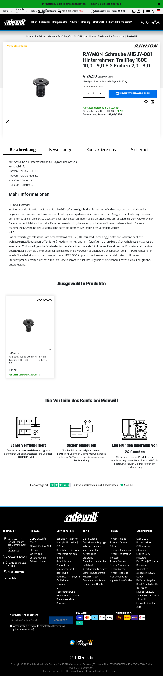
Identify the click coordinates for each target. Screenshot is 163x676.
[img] (126, 81)
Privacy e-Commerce (120, 550)
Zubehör (73, 22)
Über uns (34, 550)
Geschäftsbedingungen (95, 569)
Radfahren (40, 36)
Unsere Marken (38, 557)
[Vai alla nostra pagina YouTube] (80, 657)
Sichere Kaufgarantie (94, 572)
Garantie (61, 584)
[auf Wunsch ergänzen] (146, 102)
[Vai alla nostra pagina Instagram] (72, 657)
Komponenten (59, 22)
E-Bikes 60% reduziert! (119, 22)
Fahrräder (44, 22)
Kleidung (86, 22)
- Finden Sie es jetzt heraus (104, 4)
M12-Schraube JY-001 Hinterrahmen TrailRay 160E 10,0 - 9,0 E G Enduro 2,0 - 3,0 (30, 360)
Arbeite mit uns (38, 561)
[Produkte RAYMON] (146, 45)
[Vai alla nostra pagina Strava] (83, 657)
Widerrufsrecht (91, 576)
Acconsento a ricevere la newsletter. (39, 628)
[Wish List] (148, 22)
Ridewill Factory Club (41, 546)
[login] (158, 22)
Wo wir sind (36, 554)
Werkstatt (98, 22)
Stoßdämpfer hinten (85, 36)
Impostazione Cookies (121, 580)
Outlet (139, 576)
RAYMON (132, 36)
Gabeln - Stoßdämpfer (60, 36)
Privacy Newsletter (120, 565)
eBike (34, 22)
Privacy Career (117, 569)
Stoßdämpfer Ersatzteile (111, 36)
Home (29, 36)
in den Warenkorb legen (134, 93)
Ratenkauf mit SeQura (68, 576)
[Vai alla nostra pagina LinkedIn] (91, 657)
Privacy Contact (118, 561)
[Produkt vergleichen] (153, 102)
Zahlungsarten (91, 550)
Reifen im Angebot (146, 580)
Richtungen (13, 550)
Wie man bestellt (92, 546)
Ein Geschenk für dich (68, 595)
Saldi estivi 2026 (145, 591)
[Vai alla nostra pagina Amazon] (87, 657)
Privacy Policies (118, 538)
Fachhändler (63, 580)
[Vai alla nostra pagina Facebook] (76, 657)
